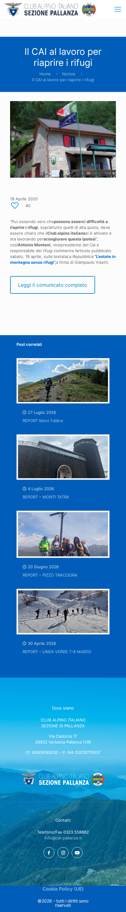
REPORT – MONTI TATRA (46, 496)
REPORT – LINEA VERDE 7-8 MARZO (57, 651)
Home (45, 73)
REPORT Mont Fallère (43, 420)
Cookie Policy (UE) (63, 889)
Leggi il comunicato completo (52, 285)
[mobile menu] (118, 9)
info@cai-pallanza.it (63, 837)
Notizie (69, 73)
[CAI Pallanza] (50, 9)
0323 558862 (76, 832)
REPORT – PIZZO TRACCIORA (50, 575)
